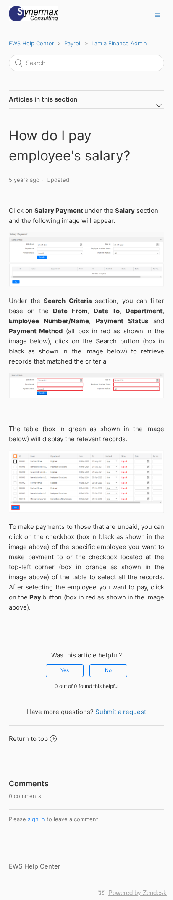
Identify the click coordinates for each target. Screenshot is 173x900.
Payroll (72, 43)
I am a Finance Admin (119, 43)
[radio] (65, 670)
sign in (36, 819)
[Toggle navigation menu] (157, 15)
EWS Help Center (31, 43)
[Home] (34, 19)
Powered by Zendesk (137, 892)
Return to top (28, 739)
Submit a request (120, 712)
